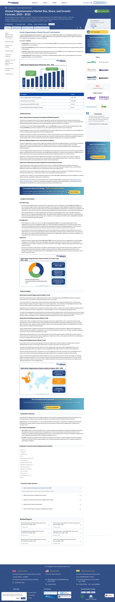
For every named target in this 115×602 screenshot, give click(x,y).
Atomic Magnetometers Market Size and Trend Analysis (9, 35)
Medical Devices (12, 7)
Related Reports (9, 74)
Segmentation (16, 28)
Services (45, 2)
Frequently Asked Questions (9, 69)
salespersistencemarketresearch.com (58, 566)
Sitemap (30, 598)
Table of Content (27, 28)
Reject (18, 598)
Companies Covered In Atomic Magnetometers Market (10, 62)
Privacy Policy (31, 595)
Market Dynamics (9, 41)
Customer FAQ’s (32, 592)
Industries (34, 2)
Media (54, 2)
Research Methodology (42, 28)
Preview (7, 28)
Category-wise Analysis (8, 46)
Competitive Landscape (8, 55)
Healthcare (51, 24)
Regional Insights (9, 50)
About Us (63, 2)
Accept (23, 598)
